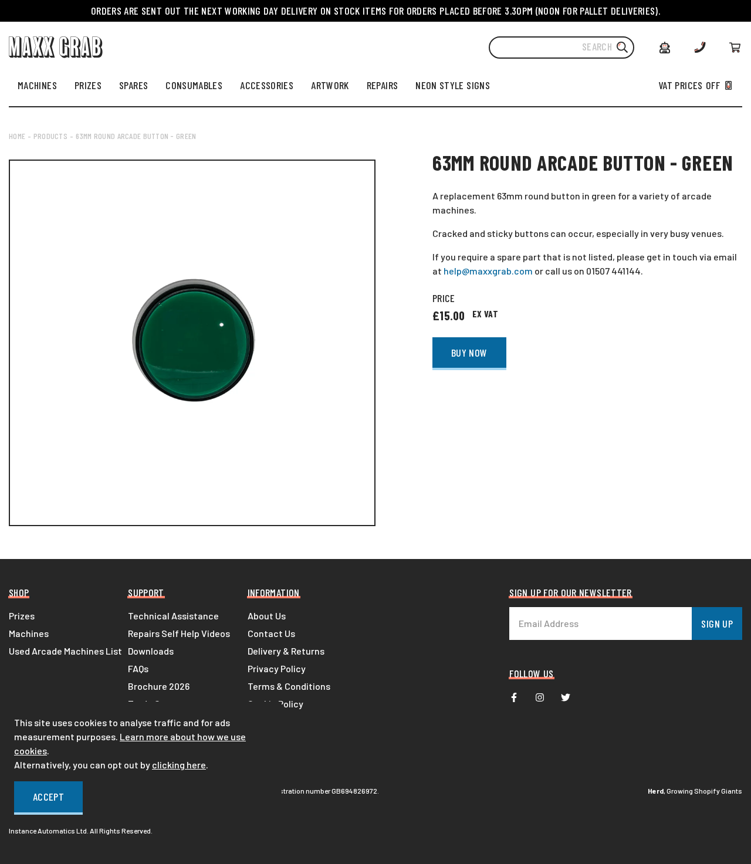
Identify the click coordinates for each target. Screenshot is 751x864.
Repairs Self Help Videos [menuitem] (179, 633)
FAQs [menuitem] (138, 668)
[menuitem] (37, 85)
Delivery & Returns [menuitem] (286, 650)
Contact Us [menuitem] (271, 633)
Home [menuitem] (17, 136)
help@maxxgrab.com (488, 270)
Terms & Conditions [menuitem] (289, 686)
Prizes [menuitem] (22, 615)
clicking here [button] (179, 764)
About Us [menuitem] (267, 615)
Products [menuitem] (50, 136)
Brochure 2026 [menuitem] (159, 686)
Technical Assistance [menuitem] (173, 615)
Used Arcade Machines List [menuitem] (65, 650)
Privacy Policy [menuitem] (277, 668)
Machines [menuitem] (29, 633)
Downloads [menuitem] (151, 650)
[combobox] (561, 47)
